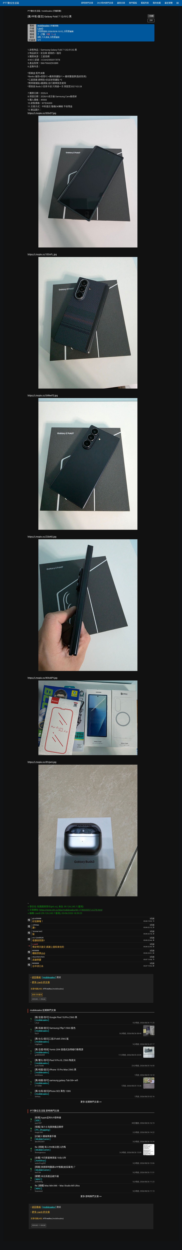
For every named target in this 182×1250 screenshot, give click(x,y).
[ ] (42, 1020)
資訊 (46, 977)
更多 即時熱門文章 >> (91, 1196)
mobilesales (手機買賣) (51, 11)
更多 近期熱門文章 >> (91, 1102)
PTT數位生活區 (34, 11)
